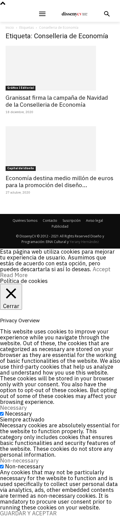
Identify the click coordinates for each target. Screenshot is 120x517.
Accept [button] (102, 269)
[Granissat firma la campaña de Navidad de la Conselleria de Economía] (60, 68)
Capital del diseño (20, 168)
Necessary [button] (13, 407)
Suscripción (72, 220)
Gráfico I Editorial (20, 88)
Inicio (10, 27)
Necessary (18, 413)
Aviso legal (94, 220)
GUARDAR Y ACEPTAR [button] (28, 513)
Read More (14, 275)
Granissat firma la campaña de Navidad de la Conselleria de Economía (57, 101)
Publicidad (60, 226)
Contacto (50, 220)
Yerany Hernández (84, 241)
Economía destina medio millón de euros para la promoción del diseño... (59, 181)
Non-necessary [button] (19, 460)
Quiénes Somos (25, 220)
